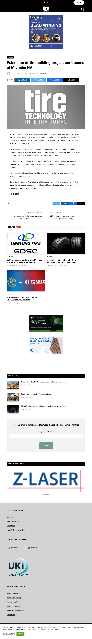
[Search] (82, 9)
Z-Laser (46, 494)
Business (10, 57)
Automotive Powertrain (15, 606)
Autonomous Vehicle (14, 602)
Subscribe (78, 2)
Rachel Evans (18, 74)
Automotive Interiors (14, 593)
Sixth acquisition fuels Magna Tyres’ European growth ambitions (22, 298)
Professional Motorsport (15, 610)
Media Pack (11, 526)
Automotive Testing (14, 598)
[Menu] (9, 9)
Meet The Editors (13, 521)
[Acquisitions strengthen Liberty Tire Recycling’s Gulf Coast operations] (66, 243)
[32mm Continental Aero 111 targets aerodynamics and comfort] (13, 409)
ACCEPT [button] (20, 634)
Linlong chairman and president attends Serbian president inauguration (26, 217)
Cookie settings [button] (9, 634)
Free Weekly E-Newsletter (16, 530)
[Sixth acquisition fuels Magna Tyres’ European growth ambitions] (26, 280)
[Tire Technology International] (46, 9)
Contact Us (10, 517)
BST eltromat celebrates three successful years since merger (62, 217)
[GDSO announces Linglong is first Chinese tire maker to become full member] (26, 243)
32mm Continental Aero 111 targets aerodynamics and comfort (43, 406)
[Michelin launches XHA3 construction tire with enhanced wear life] (13, 385)
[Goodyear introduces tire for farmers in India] (13, 397)
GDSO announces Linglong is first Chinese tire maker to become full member (24, 261)
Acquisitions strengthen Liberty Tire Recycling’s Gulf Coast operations (62, 261)
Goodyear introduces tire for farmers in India (36, 394)
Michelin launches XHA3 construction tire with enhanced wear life (44, 382)
